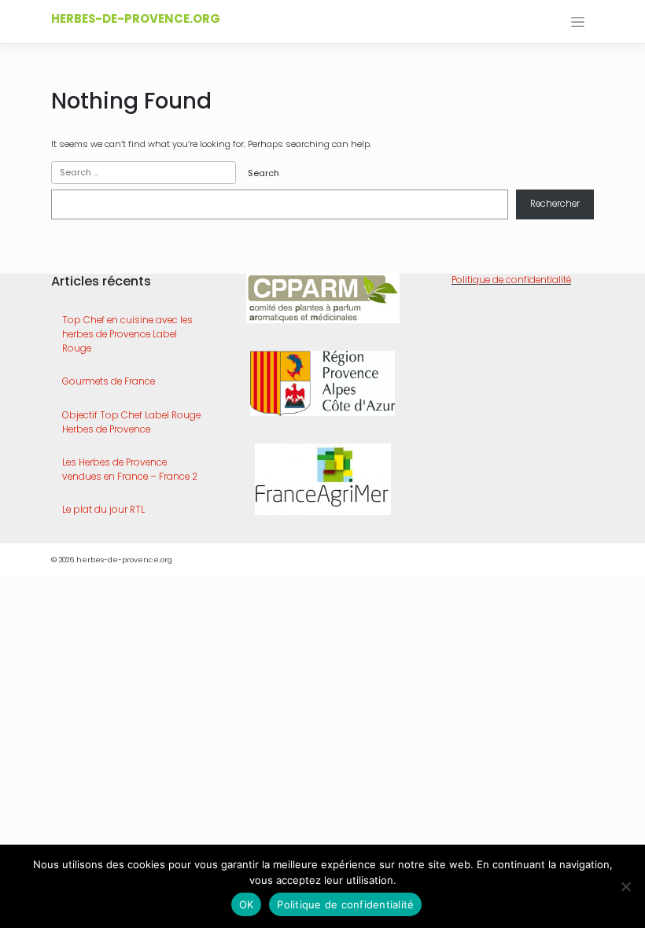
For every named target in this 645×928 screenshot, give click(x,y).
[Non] (625, 886)
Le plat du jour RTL (103, 509)
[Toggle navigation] (578, 22)
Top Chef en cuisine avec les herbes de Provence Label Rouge (127, 334)
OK (246, 904)
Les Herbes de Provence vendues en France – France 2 (129, 469)
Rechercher (555, 203)
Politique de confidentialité (511, 280)
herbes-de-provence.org (135, 18)
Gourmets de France (108, 381)
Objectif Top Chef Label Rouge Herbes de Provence (131, 422)
